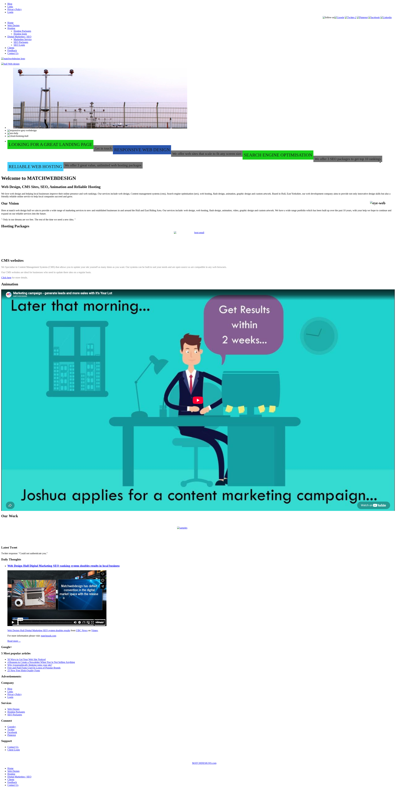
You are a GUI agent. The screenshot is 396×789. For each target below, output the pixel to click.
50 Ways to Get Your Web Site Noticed (26, 659)
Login (10, 12)
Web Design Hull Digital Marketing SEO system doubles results (38, 630)
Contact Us (12, 53)
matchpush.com (48, 635)
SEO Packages (21, 42)
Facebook (12, 732)
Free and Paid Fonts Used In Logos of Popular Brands (33, 667)
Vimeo (94, 630)
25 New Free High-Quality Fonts (23, 670)
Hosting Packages (22, 31)
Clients (10, 47)
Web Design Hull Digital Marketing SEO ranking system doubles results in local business (63, 565)
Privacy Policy (14, 9)
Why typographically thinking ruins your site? (29, 665)
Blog (9, 3)
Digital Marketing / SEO (19, 36)
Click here (6, 277)
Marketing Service (23, 39)
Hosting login (20, 34)
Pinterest (11, 735)
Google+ (11, 726)
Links (10, 6)
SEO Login (19, 45)
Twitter (10, 729)
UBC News (82, 630)
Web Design (13, 25)
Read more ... (14, 641)
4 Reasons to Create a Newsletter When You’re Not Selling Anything (41, 662)
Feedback (12, 50)
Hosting (11, 28)
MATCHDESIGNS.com (204, 763)
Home (10, 22)
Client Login (13, 749)
